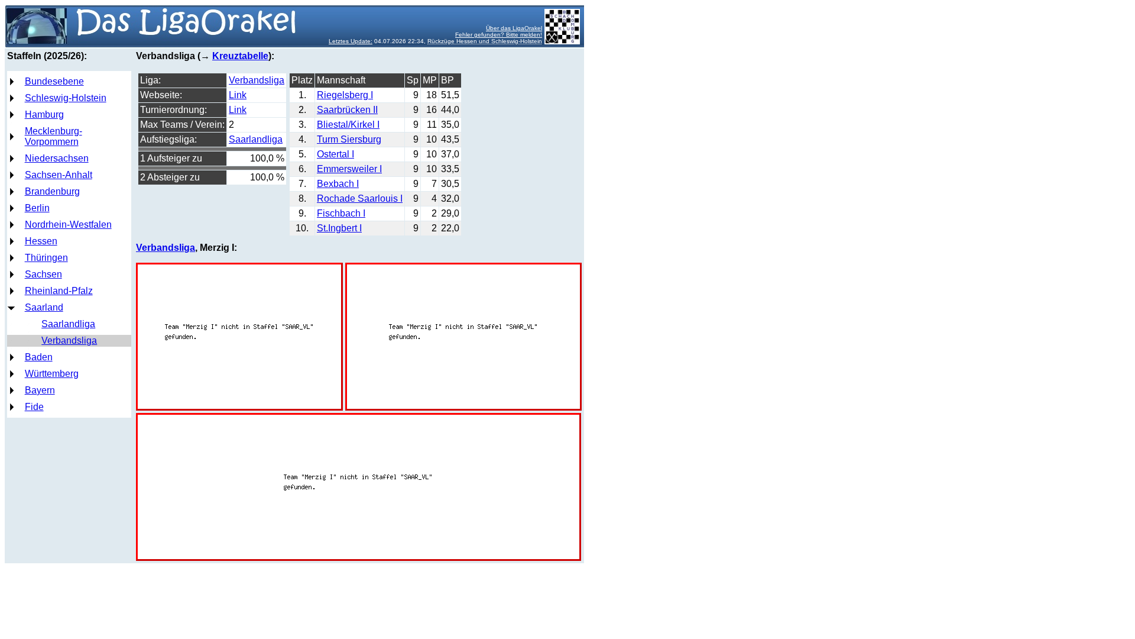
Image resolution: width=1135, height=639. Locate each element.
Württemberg (52, 374)
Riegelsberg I (345, 95)
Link (238, 95)
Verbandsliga (69, 340)
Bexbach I (338, 184)
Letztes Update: (350, 41)
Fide (34, 407)
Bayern (40, 390)
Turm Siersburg (349, 139)
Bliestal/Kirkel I (348, 125)
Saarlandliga (68, 324)
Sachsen (43, 274)
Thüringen (46, 258)
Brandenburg (52, 191)
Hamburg (44, 114)
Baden (39, 357)
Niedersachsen (57, 158)
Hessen (41, 241)
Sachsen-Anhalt (58, 175)
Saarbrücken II (347, 110)
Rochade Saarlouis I (360, 198)
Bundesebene (54, 81)
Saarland (44, 307)
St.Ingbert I (339, 228)
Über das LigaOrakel (514, 28)
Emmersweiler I (349, 169)
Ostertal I (335, 154)
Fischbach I (341, 213)
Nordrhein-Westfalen (68, 225)
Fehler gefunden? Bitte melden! (498, 34)
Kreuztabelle (240, 56)
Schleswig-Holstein (65, 98)
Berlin (37, 208)
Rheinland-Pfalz (59, 291)
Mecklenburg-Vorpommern (53, 136)
